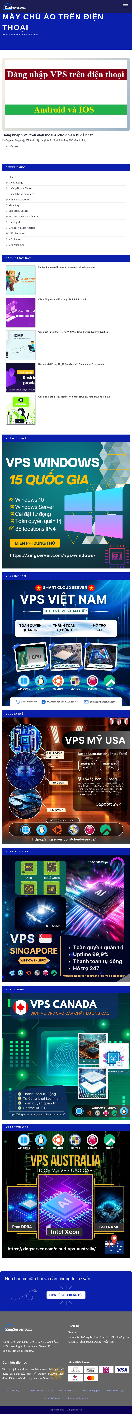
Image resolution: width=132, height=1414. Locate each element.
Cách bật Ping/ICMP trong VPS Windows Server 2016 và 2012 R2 (73, 332)
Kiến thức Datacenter (19, 199)
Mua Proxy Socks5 (18, 210)
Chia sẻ (12, 177)
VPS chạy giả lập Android (22, 227)
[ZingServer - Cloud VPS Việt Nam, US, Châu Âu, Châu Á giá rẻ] (14, 6)
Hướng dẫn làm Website (21, 188)
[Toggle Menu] (125, 6)
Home (5, 34)
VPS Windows (16, 244)
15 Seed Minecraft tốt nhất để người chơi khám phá (66, 267)
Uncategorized (16, 222)
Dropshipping (16, 182)
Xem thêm (9, 146)
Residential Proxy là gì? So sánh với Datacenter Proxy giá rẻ (71, 364)
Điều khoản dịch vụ (20, 1378)
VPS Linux (14, 239)
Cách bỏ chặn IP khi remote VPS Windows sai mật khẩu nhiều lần (74, 396)
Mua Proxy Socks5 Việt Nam (23, 216)
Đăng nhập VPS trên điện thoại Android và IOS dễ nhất (47, 135)
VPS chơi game (16, 233)
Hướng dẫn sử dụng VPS (21, 194)
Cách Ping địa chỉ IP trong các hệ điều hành (62, 299)
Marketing (14, 205)
